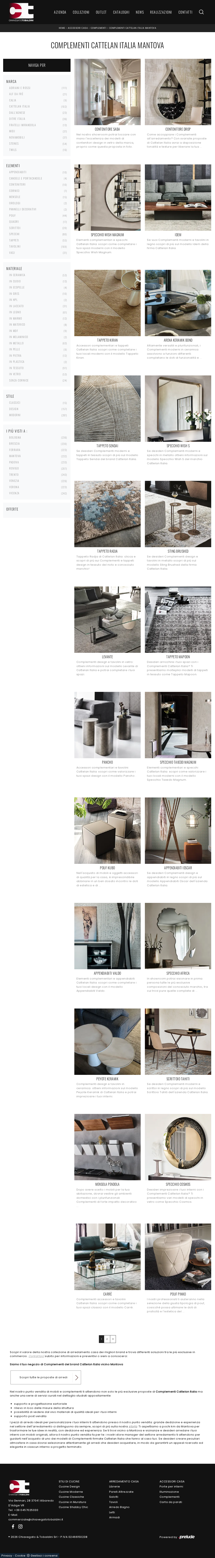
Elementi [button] (13, 165)
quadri (14, 221)
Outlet (101, 12)
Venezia (14, 481)
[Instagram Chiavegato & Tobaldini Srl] (19, 1526)
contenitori (17, 184)
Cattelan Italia (19, 106)
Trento (14, 474)
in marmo (15, 318)
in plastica (17, 361)
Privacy (6, 1556)
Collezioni (81, 12)
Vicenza (14, 493)
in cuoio (15, 281)
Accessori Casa (78, 28)
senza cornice (19, 380)
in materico (17, 324)
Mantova (15, 456)
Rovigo (14, 468)
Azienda (60, 12)
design (13, 409)
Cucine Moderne (71, 1492)
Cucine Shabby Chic (73, 1507)
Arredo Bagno (119, 1507)
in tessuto (16, 368)
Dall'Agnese (17, 112)
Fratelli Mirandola (22, 125)
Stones (14, 143)
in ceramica (17, 275)
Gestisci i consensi (44, 1556)
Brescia (14, 443)
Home (62, 28)
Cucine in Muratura (72, 1502)
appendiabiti (17, 172)
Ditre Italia (17, 119)
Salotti (113, 1497)
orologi (15, 203)
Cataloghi (121, 12)
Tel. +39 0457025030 (23, 1510)
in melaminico (18, 337)
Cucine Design (69, 1486)
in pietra (15, 355)
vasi (12, 252)
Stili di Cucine (69, 1481)
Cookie (20, 1556)
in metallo (16, 343)
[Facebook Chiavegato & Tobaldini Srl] (12, 1526)
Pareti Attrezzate (121, 1492)
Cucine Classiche (71, 1497)
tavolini (15, 246)
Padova (14, 462)
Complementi (98, 28)
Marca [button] (11, 81)
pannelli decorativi (23, 209)
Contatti (185, 12)
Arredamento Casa (124, 1481)
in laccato (16, 306)
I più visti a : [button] (17, 431)
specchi (14, 234)
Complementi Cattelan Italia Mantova (132, 28)
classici (14, 402)
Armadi (114, 1517)
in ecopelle (17, 287)
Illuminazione (169, 1492)
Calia (12, 100)
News (140, 12)
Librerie (114, 1486)
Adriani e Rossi (20, 88)
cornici (14, 191)
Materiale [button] (14, 268)
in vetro (15, 374)
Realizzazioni (161, 12)
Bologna (15, 437)
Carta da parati (171, 1502)
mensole (15, 197)
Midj (12, 131)
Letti (112, 1512)
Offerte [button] (12, 509)
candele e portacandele (25, 178)
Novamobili (17, 137)
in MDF (13, 331)
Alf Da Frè (16, 94)
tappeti (14, 240)
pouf (12, 215)
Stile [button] (10, 396)
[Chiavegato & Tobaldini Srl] (18, 1487)
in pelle (14, 349)
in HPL (13, 300)
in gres (14, 293)
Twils (13, 150)
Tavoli (113, 1502)
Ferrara (15, 450)
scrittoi (15, 228)
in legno (15, 312)
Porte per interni (171, 1486)
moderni (15, 415)
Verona (14, 487)
